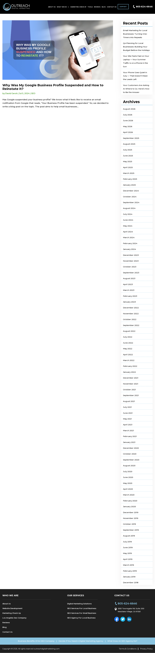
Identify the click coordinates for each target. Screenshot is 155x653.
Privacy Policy (146, 649)
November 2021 (130, 384)
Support (123, 6)
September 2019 (131, 530)
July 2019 (127, 542)
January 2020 (129, 506)
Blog (104, 7)
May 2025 (127, 161)
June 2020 (128, 477)
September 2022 (131, 325)
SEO (33, 93)
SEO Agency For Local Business (81, 618)
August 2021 (129, 401)
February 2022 (130, 366)
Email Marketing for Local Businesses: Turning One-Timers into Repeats (135, 34)
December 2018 (130, 582)
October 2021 (129, 389)
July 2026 (127, 115)
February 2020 (130, 501)
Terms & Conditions (127, 649)
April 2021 (127, 424)
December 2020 (131, 448)
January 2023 (129, 302)
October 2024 (129, 196)
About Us (52, 7)
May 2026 (127, 126)
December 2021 (130, 378)
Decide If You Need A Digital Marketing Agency (81, 641)
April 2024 (128, 232)
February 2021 (130, 436)
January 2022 (129, 372)
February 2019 (130, 571)
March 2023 (128, 290)
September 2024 (131, 202)
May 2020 (127, 483)
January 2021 (129, 442)
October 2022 (129, 319)
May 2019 (127, 553)
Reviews (97, 7)
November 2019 (130, 518)
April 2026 (128, 132)
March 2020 (128, 495)
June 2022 (128, 343)
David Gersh (11, 93)
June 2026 (128, 120)
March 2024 (128, 237)
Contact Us (111, 7)
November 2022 (131, 313)
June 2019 (128, 547)
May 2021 (127, 419)
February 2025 (130, 179)
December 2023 (131, 255)
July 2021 (127, 407)
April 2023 (128, 284)
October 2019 (129, 524)
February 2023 (130, 296)
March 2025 (128, 173)
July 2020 (127, 471)
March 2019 (128, 565)
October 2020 (129, 454)
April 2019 (127, 559)
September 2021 (131, 395)
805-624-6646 (144, 6)
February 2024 (130, 243)
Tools (90, 7)
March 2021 (128, 430)
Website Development (12, 608)
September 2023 (131, 272)
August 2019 (129, 536)
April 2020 (128, 489)
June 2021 (128, 413)
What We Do (62, 7)
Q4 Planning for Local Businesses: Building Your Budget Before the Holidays (136, 46)
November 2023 (131, 261)
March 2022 (128, 360)
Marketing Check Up (78, 7)
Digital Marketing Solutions (79, 604)
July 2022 (127, 337)
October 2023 (129, 267)
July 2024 (127, 214)
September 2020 (131, 460)
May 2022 (127, 348)
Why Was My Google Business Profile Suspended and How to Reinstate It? (52, 87)
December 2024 (131, 191)
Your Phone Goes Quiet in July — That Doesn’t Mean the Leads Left (135, 76)
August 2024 (129, 208)
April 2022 (128, 354)
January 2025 (129, 185)
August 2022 (129, 331)
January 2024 (129, 249)
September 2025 (131, 138)
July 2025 (127, 150)
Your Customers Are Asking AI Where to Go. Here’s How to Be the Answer (136, 88)
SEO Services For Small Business (81, 613)
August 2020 (129, 465)
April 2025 (128, 167)
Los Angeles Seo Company (14, 618)
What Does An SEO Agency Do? (122, 641)
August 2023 (129, 278)
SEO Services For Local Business (81, 608)
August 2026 (129, 109)
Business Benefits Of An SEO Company (36, 641)
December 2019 (130, 512)
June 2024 (128, 220)
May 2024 (127, 226)
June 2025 (128, 156)
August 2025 (129, 144)
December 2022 (131, 308)
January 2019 (129, 577)
